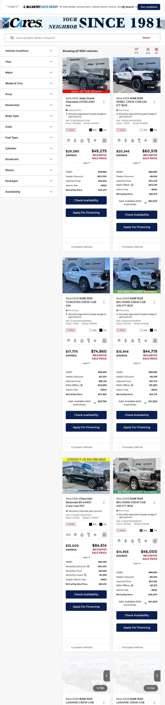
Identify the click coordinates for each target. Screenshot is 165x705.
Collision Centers (100, 7)
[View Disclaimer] (95, 140)
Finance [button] (112, 7)
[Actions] (104, 102)
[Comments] (104, 140)
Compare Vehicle (81, 246)
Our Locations (149, 7)
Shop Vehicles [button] (69, 7)
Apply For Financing (86, 212)
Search (146, 37)
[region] (86, 181)
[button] (106, 75)
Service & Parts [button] (84, 7)
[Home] (61, 7)
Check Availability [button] (86, 200)
